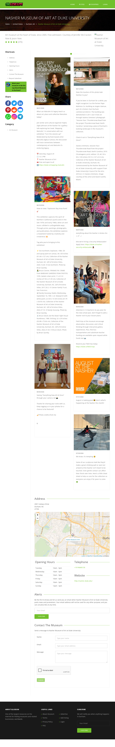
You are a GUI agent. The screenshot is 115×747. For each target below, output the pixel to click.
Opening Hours (14, 66)
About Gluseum (48, 714)
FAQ (44, 725)
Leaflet (83, 556)
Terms (45, 718)
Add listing (65, 718)
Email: (39, 644)
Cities (82, 4)
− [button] (37, 518)
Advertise (64, 714)
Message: (40, 652)
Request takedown (15, 78)
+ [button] (37, 514)
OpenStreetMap (98, 556)
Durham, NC (30, 24)
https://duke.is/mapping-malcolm (51, 165)
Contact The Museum (16, 74)
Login (105, 4)
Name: (39, 637)
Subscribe (41, 616)
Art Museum (13, 130)
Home (72, 4)
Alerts (11, 70)
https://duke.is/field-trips (85, 347)
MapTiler (89, 556)
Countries (94, 4)
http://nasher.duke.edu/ (83, 581)
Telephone (12, 62)
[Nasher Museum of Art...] (72, 535)
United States (18, 24)
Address (12, 58)
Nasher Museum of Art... (73, 540)
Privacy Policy (48, 722)
